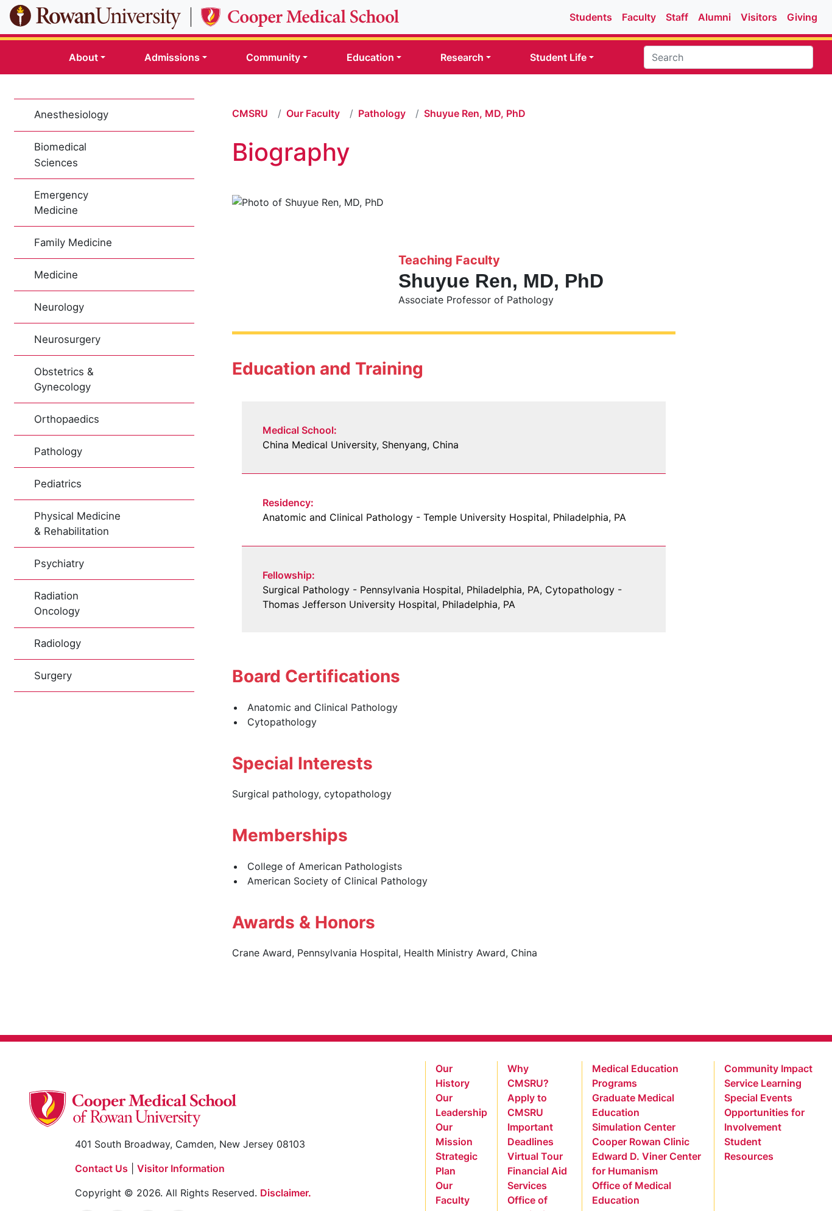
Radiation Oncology (57, 603)
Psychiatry (59, 563)
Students (590, 17)
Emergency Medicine (61, 202)
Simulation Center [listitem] (633, 1127)
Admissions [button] (172, 57)
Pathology (58, 451)
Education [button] (370, 57)
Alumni (714, 17)
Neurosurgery (67, 339)
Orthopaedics (66, 419)
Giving (802, 17)
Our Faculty (313, 113)
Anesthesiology (71, 114)
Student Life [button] (558, 57)
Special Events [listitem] (758, 1098)
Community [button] (273, 57)
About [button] (83, 57)
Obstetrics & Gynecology (64, 379)
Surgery (53, 675)
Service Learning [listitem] (763, 1083)
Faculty (639, 17)
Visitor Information (181, 1168)
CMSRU (250, 113)
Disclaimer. (285, 1193)
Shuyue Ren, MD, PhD (475, 113)
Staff (677, 17)
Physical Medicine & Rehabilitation (77, 523)
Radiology (57, 643)
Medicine (56, 275)
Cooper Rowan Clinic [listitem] (640, 1141)
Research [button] (462, 57)
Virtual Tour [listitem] (535, 1156)
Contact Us (101, 1168)
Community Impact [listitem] (768, 1068)
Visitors (759, 17)
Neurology (59, 307)
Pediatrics (58, 484)
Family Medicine (73, 242)
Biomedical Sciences (60, 154)
